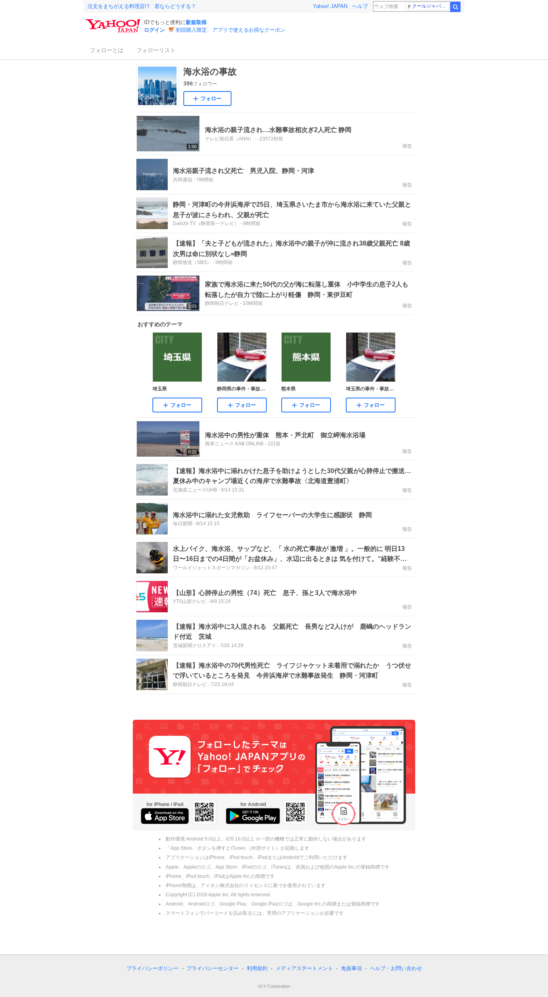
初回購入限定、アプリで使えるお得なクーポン (230, 30)
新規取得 (196, 22)
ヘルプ (360, 6)
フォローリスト (156, 50)
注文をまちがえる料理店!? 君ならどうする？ (141, 6)
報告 (407, 146)
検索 (455, 7)
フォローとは (107, 50)
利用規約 (257, 968)
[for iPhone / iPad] (165, 816)
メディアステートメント (304, 968)
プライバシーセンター (213, 968)
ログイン (154, 30)
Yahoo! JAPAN (330, 6)
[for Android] (253, 816)
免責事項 (351, 968)
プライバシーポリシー (152, 968)
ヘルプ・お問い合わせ (396, 968)
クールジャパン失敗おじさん (430, 6)
